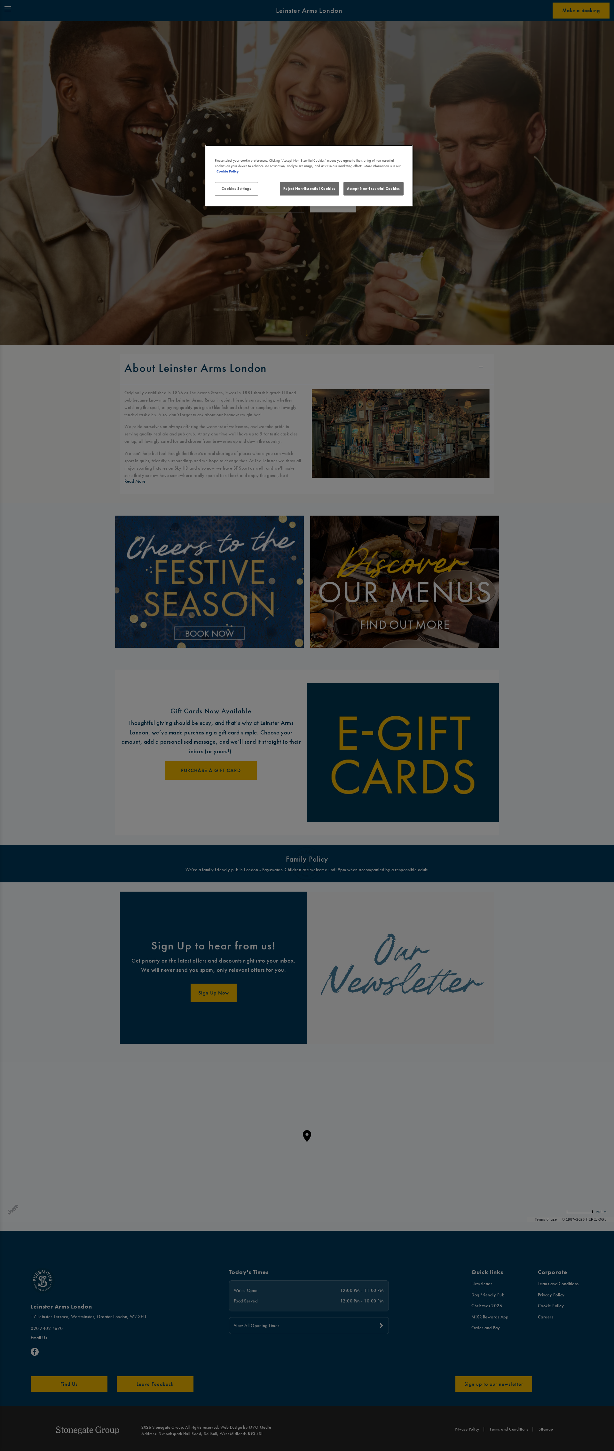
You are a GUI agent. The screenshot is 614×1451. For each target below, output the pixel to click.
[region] (309, 175)
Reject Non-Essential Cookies (309, 188)
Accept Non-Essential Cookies (373, 188)
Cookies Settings (236, 188)
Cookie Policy (227, 171)
